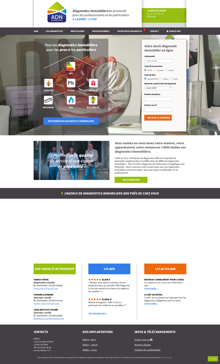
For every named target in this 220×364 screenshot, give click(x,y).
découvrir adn (131, 179)
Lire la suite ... (151, 288)
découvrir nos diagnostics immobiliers (71, 121)
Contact (154, 31)
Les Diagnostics (54, 31)
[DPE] (70, 65)
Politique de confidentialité (147, 349)
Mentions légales (142, 344)
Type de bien (150, 75)
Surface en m (150, 104)
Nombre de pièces (152, 94)
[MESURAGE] (48, 99)
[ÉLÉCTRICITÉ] (93, 99)
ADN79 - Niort (89, 339)
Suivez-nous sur (142, 339)
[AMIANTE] (93, 82)
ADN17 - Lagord (90, 344)
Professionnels (101, 31)
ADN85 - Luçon (89, 349)
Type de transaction (153, 66)
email (153, 16)
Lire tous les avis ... (97, 313)
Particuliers (78, 31)
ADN (36, 31)
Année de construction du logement (160, 83)
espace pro (175, 31)
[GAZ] (71, 99)
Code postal (149, 56)
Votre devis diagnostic (131, 31)
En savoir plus (166, 357)
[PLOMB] (70, 82)
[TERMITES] (49, 82)
